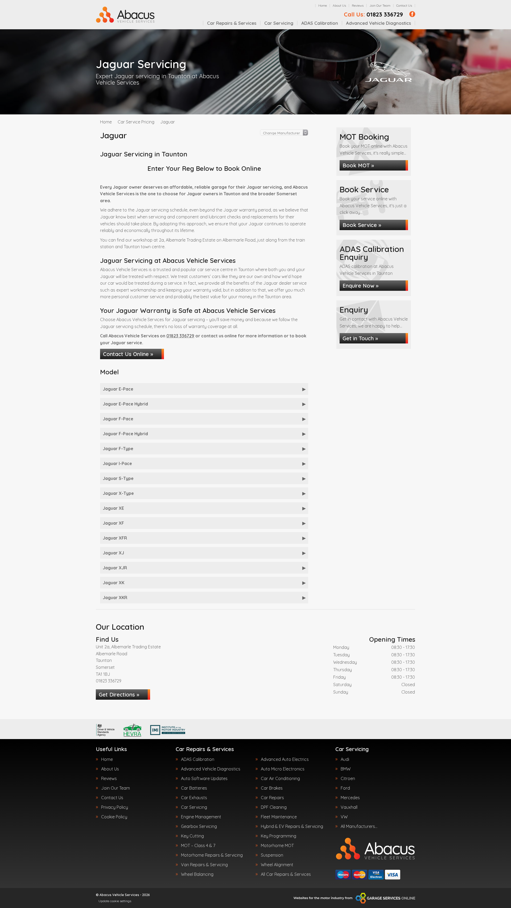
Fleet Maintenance (279, 817)
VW (344, 817)
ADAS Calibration (319, 23)
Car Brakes (272, 788)
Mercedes (350, 797)
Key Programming (278, 836)
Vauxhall (349, 807)
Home (322, 5)
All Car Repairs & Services (286, 874)
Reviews (358, 5)
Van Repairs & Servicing (204, 865)
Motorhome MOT (277, 845)
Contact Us (404, 5)
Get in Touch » (360, 338)
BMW (346, 769)
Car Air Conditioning (280, 778)
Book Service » (362, 225)
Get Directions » (119, 694)
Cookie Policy (114, 817)
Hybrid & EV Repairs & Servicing (292, 826)
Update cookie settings (114, 901)
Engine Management (201, 817)
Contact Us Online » (128, 354)
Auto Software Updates (204, 778)
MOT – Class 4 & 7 (198, 845)
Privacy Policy (114, 807)
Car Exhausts (194, 797)
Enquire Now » (360, 285)
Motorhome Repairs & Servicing (212, 855)
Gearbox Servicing (199, 826)
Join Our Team (379, 5)
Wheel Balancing (197, 874)
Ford (345, 788)
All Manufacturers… (359, 826)
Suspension (272, 855)
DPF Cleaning (274, 807)
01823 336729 (373, 14)
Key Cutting (192, 836)
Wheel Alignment (277, 865)
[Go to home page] (125, 14)
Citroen (348, 778)
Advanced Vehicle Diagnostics (378, 23)
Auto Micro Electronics (282, 769)
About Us (339, 5)
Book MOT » (358, 165)
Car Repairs (272, 797)
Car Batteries (194, 788)
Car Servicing (278, 23)
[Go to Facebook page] (412, 14)
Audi (345, 759)
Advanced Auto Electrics (285, 759)
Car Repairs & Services (231, 23)
